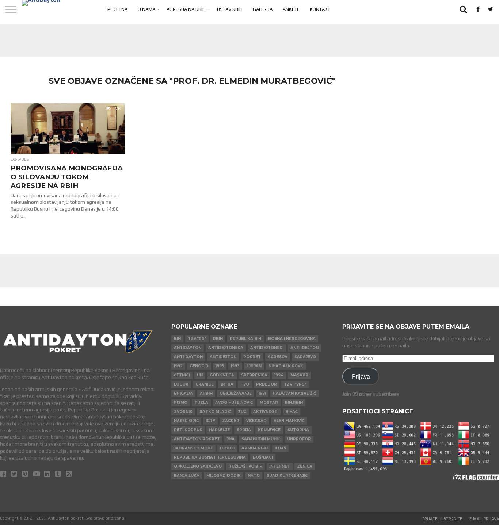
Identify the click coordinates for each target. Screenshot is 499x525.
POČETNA (117, 9)
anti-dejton (304, 347)
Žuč (242, 411)
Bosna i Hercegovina (292, 338)
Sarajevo (305, 357)
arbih (206, 393)
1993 (235, 366)
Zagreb (230, 420)
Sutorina (298, 430)
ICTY (210, 420)
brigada (183, 393)
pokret (252, 357)
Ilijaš (280, 448)
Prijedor (266, 384)
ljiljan (254, 366)
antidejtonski (266, 347)
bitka (227, 384)
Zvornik (183, 411)
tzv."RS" (197, 338)
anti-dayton (188, 357)
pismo (180, 402)
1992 (178, 366)
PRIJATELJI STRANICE (442, 519)
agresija (277, 357)
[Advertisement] (249, 40)
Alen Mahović (289, 420)
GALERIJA (263, 9)
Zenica (304, 466)
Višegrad (256, 420)
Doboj (227, 448)
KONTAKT (320, 9)
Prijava (361, 376)
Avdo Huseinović (234, 402)
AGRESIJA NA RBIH (186, 9)
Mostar (269, 402)
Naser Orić (186, 420)
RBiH (218, 338)
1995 (220, 366)
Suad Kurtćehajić (287, 475)
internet (279, 466)
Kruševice (269, 430)
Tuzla (201, 402)
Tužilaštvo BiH (245, 466)
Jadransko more (193, 448)
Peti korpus (188, 430)
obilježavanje (236, 393)
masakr (299, 375)
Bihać (291, 411)
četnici (182, 375)
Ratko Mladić (215, 411)
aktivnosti (265, 411)
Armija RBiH (254, 448)
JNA (231, 439)
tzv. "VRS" (295, 384)
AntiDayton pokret (197, 439)
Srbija (244, 430)
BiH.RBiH (294, 402)
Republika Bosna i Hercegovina (210, 457)
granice (204, 384)
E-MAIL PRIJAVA (484, 519)
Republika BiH (245, 338)
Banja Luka (186, 475)
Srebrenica (254, 375)
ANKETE (291, 9)
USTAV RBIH (230, 9)
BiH (177, 338)
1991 (262, 393)
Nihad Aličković (286, 366)
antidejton (223, 357)
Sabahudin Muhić (260, 439)
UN (200, 375)
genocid (199, 366)
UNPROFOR (299, 439)
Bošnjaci (263, 457)
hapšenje (219, 430)
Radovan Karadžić (294, 393)
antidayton (187, 347)
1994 (278, 375)
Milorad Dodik (223, 475)
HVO (244, 384)
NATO (254, 475)
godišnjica (222, 375)
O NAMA (146, 9)
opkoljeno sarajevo (198, 466)
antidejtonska (225, 347)
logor (181, 384)
